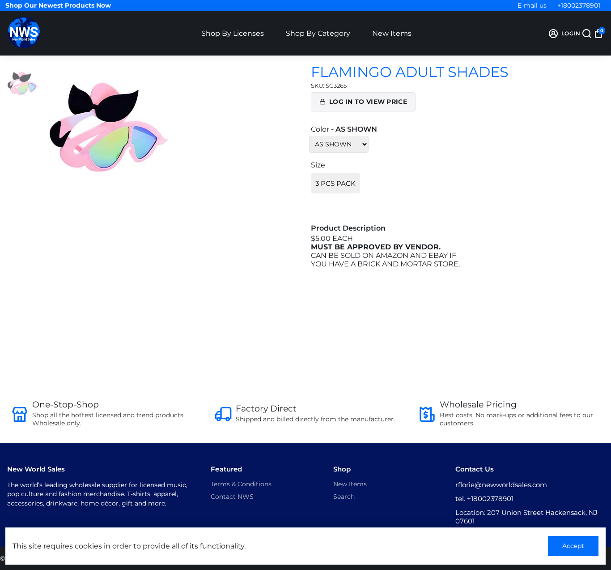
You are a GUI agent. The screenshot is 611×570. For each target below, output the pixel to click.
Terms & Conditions (241, 484)
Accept (573, 546)
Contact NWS (232, 496)
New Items (392, 33)
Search (344, 496)
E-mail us (532, 5)
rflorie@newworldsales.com (501, 484)
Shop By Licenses (232, 33)
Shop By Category (318, 33)
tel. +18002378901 (484, 498)
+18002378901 (578, 5)
